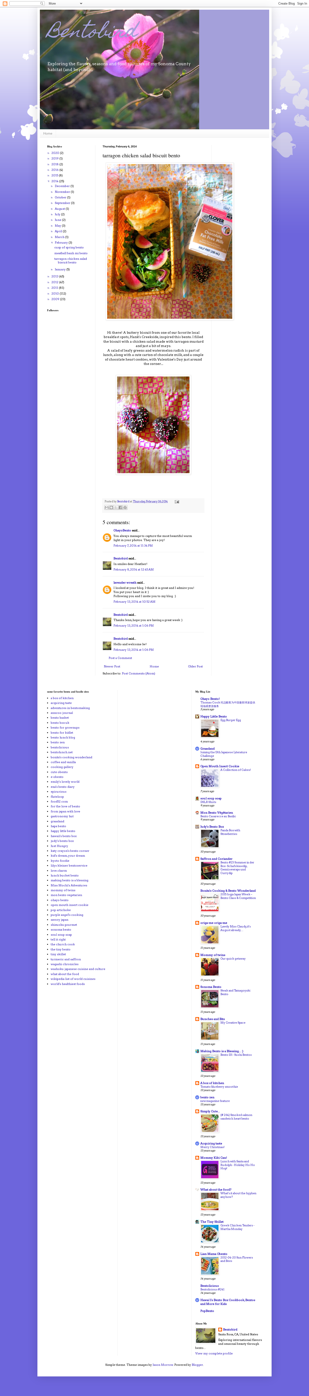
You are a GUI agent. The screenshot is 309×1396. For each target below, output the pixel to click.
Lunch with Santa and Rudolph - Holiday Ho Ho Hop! (237, 1165)
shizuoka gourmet (64, 924)
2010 (55, 293)
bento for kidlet (62, 732)
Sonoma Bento (210, 987)
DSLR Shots (208, 802)
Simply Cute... (210, 1111)
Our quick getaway (233, 958)
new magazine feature (215, 1101)
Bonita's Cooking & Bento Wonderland (228, 890)
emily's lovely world (65, 781)
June (58, 220)
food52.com (59, 801)
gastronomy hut (62, 816)
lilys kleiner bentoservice (69, 865)
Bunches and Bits (212, 1019)
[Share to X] (115, 507)
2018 (55, 164)
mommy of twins (63, 890)
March (60, 237)
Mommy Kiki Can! (213, 1157)
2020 (55, 153)
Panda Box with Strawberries (230, 832)
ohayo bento (60, 900)
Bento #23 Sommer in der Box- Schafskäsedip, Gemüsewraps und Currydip (237, 868)
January (60, 269)
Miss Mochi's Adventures (69, 885)
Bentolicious (209, 1286)
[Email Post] (176, 501)
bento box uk (60, 722)
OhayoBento (122, 530)
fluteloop (57, 796)
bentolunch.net (62, 752)
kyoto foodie (60, 860)
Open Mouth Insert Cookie (219, 766)
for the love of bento (65, 806)
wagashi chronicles (64, 964)
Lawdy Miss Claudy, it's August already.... (235, 928)
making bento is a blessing (69, 880)
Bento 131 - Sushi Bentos (236, 1054)
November (63, 192)
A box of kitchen (212, 1083)
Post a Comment (120, 658)
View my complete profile (214, 1353)
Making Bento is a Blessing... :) (221, 1051)
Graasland (207, 748)
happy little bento (63, 831)
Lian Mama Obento (213, 1254)
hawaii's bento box (64, 836)
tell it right (58, 939)
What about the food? (215, 1189)
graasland (57, 821)
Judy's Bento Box (212, 826)
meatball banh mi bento (71, 253)
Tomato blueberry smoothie (219, 1086)
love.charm (59, 870)
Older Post (195, 666)
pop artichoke (61, 910)
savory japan (59, 919)
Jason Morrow (163, 1365)
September (63, 203)
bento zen (58, 742)
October (61, 197)
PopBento (207, 1311)
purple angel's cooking (67, 915)
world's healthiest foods (68, 984)
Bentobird (92, 33)
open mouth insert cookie (69, 905)
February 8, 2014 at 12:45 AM (133, 569)
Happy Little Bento (213, 716)
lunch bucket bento (65, 875)
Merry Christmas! (212, 1147)
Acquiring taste (211, 1143)
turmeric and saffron (66, 959)
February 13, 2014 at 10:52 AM (134, 601)
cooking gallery (62, 767)
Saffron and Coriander (216, 859)
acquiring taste (61, 703)
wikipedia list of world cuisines (73, 979)
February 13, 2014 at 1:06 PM (133, 625)
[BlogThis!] (111, 507)
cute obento (59, 772)
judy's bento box (62, 841)
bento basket (60, 717)
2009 (55, 299)
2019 (55, 158)
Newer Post (112, 666)
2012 (55, 282)
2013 (55, 276)
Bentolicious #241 (212, 1289)
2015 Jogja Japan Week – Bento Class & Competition (238, 896)
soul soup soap (61, 934)
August (60, 208)
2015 (55, 175)
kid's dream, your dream (68, 855)
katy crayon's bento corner (70, 851)
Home (47, 133)
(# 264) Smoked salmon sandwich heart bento (236, 1116)
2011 (55, 287)
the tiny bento (60, 949)
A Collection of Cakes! (235, 770)
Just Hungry (59, 846)
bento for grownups (65, 727)
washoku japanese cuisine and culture (78, 969)
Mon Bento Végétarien (216, 812)
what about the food (65, 974)
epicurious (58, 791)
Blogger (197, 1365)
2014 (55, 181)
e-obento (57, 777)
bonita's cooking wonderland (71, 757)
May (58, 225)
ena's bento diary (63, 786)
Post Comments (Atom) (138, 673)
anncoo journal (62, 713)
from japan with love (65, 811)
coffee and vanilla (63, 762)
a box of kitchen (62, 698)
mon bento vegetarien (66, 895)
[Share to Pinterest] (125, 507)
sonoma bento (61, 929)
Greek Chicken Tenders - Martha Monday (237, 1227)
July (58, 214)
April (59, 231)
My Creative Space (233, 1022)
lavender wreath (124, 582)
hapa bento (58, 826)
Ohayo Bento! (210, 699)
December (62, 186)
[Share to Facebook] (120, 507)
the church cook (63, 944)
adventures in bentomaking (70, 708)
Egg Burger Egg (230, 720)
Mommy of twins (212, 955)
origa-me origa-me (213, 923)
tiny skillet (58, 954)
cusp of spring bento (69, 247)
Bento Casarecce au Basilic (218, 816)
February (62, 242)
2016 (55, 170)
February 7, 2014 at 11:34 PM (133, 545)
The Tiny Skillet (212, 1221)
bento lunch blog (63, 737)
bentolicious (60, 747)
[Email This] (106, 507)
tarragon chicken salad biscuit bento (70, 260)
